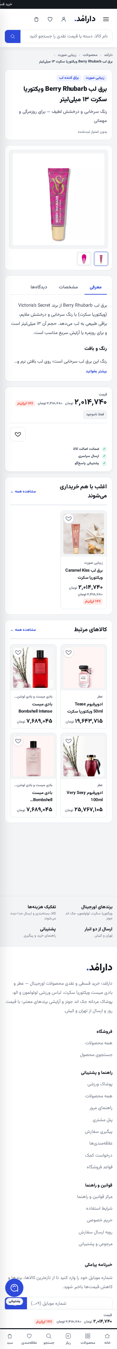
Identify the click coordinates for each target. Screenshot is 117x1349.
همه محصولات (98, 1043)
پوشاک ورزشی (99, 1084)
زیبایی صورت (67, 55)
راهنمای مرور (100, 1108)
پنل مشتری (102, 1120)
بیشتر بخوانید (96, 371)
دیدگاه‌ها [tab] (39, 287)
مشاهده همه (23, 491)
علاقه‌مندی (29, 1343)
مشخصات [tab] (68, 287)
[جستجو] (12, 36)
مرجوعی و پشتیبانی (95, 1244)
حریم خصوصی (99, 1220)
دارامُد (85, 19)
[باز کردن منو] (105, 19)
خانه (107, 1343)
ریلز (68, 1343)
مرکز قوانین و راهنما (94, 1197)
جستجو (49, 1343)
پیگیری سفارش (98, 1131)
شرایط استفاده (99, 1208)
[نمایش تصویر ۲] (84, 259)
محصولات (90, 55)
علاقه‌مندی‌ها (100, 1143)
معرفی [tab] (96, 287)
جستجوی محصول (96, 1055)
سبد (10, 1343)
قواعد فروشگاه (99, 1167)
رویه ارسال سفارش (95, 1232)
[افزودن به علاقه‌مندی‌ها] (18, 434)
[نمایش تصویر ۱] (101, 259)
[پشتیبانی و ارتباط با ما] (14, 1288)
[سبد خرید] (36, 19)
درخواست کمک (98, 1155)
